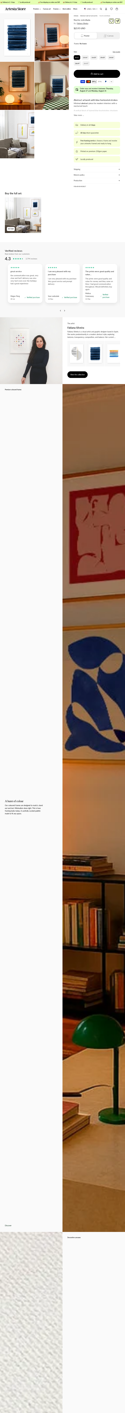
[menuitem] (75, 9)
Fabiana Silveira (82, 23)
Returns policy (79, 175)
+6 (111, 82)
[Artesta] (18, 9)
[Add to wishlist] (111, 21)
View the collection (77, 375)
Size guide (116, 52)
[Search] (101, 9)
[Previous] (60, 311)
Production (78, 180)
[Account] (106, 9)
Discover (8, 1225)
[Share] (117, 21)
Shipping (77, 169)
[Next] (64, 311)
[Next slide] (112, 355)
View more (78, 115)
